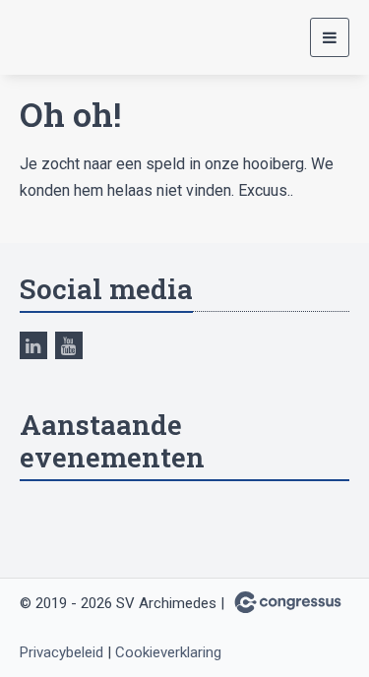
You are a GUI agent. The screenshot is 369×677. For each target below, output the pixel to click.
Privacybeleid (61, 652)
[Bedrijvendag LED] (69, 38)
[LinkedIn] (33, 345)
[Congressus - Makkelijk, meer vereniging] (287, 602)
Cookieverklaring (168, 652)
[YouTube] (69, 345)
